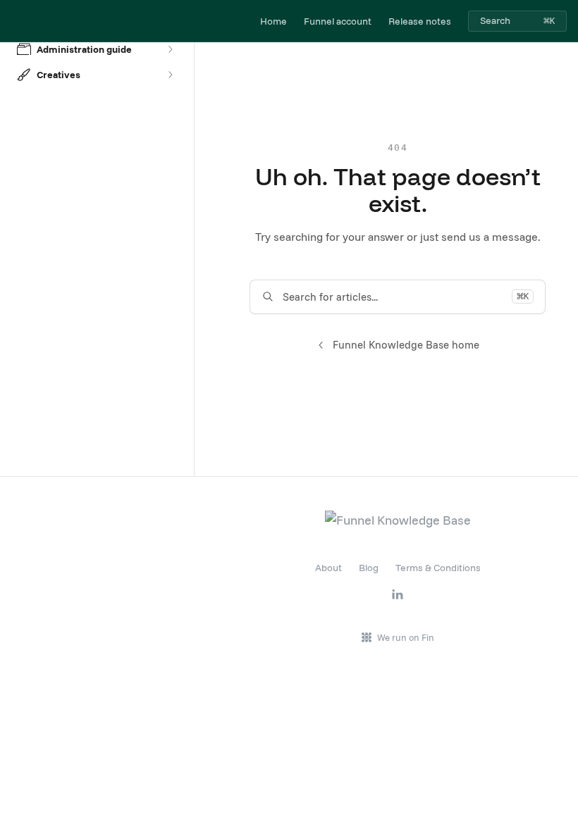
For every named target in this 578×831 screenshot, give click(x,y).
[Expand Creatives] (170, 75)
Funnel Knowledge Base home (406, 344)
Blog (369, 567)
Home (273, 21)
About (328, 567)
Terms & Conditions (438, 567)
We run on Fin (405, 637)
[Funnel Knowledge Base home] (14, 21)
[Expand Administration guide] (170, 49)
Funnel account (337, 21)
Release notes (419, 21)
